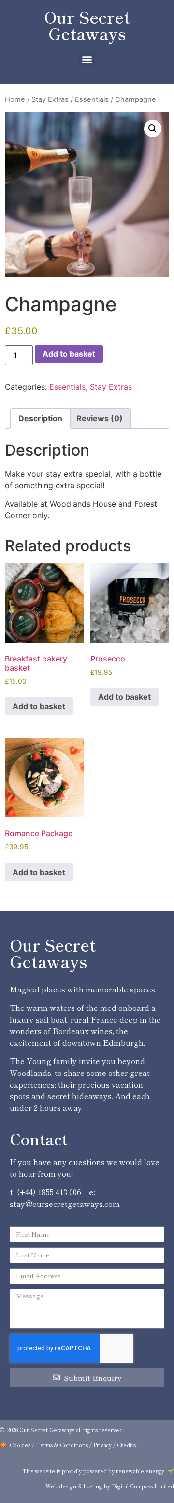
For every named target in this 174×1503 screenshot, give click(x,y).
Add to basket (69, 354)
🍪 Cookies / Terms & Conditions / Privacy (56, 1445)
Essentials (92, 99)
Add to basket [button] (39, 706)
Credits (126, 1445)
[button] (87, 59)
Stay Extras (50, 99)
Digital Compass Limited (143, 1486)
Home (15, 99)
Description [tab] (40, 418)
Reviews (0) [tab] (99, 418)
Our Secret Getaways (87, 25)
